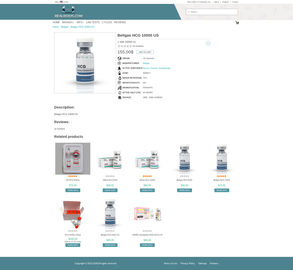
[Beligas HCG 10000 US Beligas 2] (85, 63)
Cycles (107, 22)
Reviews (120, 22)
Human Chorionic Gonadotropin (156, 68)
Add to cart (145, 52)
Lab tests (93, 22)
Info (79, 22)
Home (56, 22)
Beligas (146, 63)
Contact (235, 2)
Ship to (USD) (61, 2)
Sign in (216, 2)
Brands (67, 22)
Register (225, 2)
